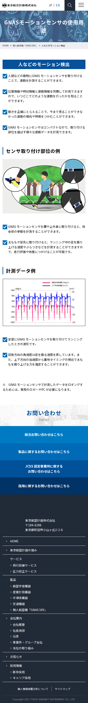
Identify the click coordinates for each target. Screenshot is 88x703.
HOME (14, 541)
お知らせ (16, 656)
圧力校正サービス (25, 571)
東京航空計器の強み (23, 550)
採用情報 (16, 665)
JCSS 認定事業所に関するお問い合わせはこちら (44, 469)
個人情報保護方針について (33, 689)
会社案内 (16, 618)
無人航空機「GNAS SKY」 (30, 610)
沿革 (16, 636)
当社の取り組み (23, 648)
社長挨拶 (19, 630)
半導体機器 (20, 598)
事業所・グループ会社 (28, 642)
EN (58, 5)
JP (50, 5)
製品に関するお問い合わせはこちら (44, 451)
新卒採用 (19, 672)
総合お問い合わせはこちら (44, 434)
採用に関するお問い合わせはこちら (44, 486)
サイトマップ (62, 689)
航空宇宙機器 (22, 586)
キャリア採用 (22, 678)
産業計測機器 (22, 592)
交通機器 (19, 604)
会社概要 (19, 624)
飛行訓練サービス (25, 565)
